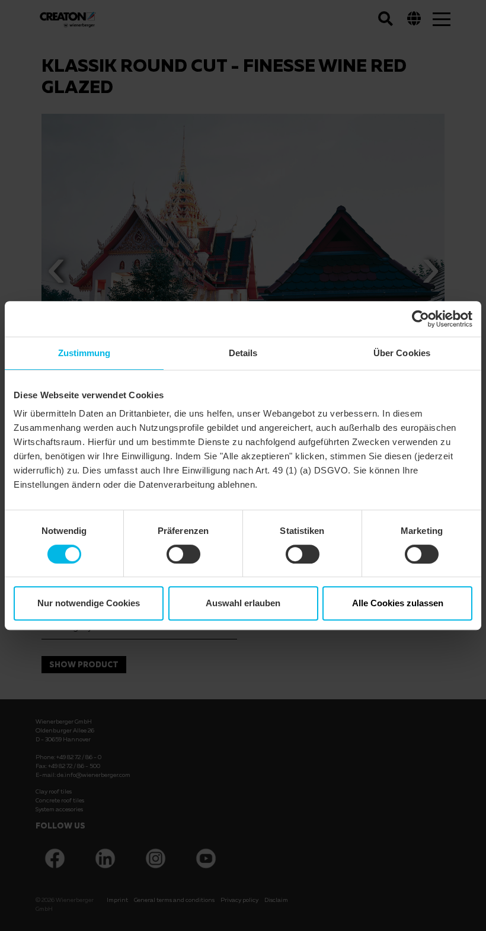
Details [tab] (243, 353)
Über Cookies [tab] (401, 353)
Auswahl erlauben (243, 603)
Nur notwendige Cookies (88, 603)
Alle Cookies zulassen (397, 603)
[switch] (183, 554)
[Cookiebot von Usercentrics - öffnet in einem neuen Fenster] (420, 319)
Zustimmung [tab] (84, 353)
